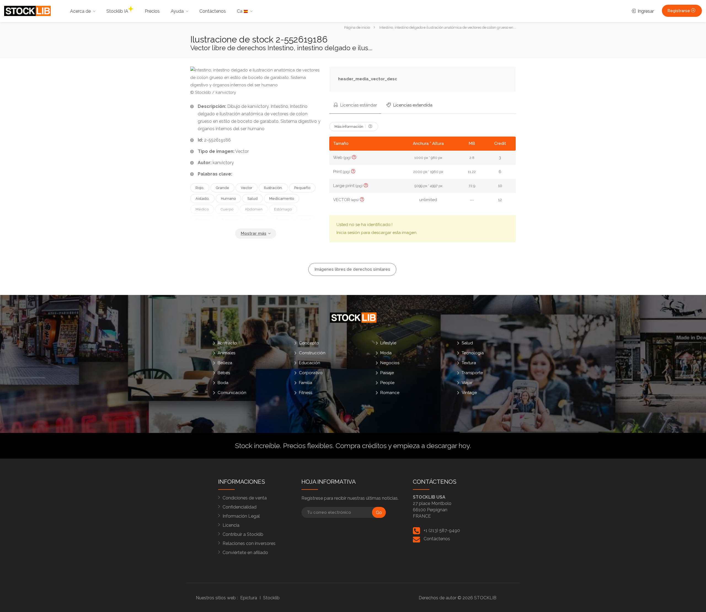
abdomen (254, 209)
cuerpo (226, 209)
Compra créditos (361, 445)
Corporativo (311, 372)
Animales (226, 352)
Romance (389, 392)
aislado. (202, 198)
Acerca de (80, 11)
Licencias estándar (358, 105)
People (387, 382)
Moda (386, 352)
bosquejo (229, 220)
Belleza (225, 362)
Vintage (469, 392)
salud (252, 198)
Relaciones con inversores (249, 543)
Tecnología (473, 352)
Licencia (231, 525)
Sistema (257, 220)
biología (203, 220)
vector (246, 188)
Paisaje (387, 372)
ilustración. (273, 188)
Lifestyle (388, 342)
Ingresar (645, 11)
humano (228, 198)
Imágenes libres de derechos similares (352, 269)
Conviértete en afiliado (245, 552)
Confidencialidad (239, 507)
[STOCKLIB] (27, 10)
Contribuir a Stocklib (243, 534)
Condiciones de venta (245, 498)
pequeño (302, 188)
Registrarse (679, 10)
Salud (467, 342)
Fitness (305, 392)
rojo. (200, 188)
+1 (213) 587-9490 (442, 530)
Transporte (472, 372)
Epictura (248, 597)
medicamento (281, 198)
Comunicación (232, 392)
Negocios (389, 362)
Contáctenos (212, 11)
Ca (240, 11)
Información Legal (241, 516)
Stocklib (271, 597)
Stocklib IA (117, 11)
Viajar (467, 382)
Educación (309, 362)
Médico (202, 209)
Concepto (309, 342)
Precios (152, 11)
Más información (349, 126)
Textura (469, 362)
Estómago (283, 209)
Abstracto (227, 342)
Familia (305, 382)
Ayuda (177, 11)
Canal (305, 220)
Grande (222, 188)
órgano (282, 220)
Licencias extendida (412, 105)
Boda (223, 382)
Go (379, 512)
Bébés (224, 372)
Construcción (312, 352)
